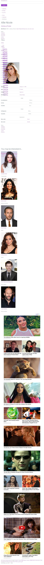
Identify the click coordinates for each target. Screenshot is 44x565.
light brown (4, 75)
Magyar (25, 560)
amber (3, 56)
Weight (20, 28)
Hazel (28, 119)
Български (3, 560)
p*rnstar (8, 26)
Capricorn (21, 92)
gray (3, 72)
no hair (3, 77)
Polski (41, 560)
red (2, 79)
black (3, 60)
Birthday (3, 10)
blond (3, 62)
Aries (3, 45)
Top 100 (3, 12)
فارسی (19, 561)
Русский (10, 561)
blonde (3, 64)
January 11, (22, 86)
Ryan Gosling (3, 227)
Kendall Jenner (4, 173)
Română (7, 561)
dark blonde (4, 68)
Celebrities (4, 8)
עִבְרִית (16, 561)
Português (3, 561)
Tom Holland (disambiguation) (7, 281)
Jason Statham (4, 308)
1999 (25, 86)
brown (3, 66)
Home (3, 15)
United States (22, 94)
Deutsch (10, 560)
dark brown (4, 70)
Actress (3, 26)
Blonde (28, 121)
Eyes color (28, 28)
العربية (21, 561)
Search (4, 5)
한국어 (34, 560)
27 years (21, 89)
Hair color (32, 28)
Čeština (7, 560)
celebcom (4, 0)
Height (17, 28)
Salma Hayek (3, 200)
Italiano (28, 560)
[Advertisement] (22, 140)
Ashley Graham (4, 254)
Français (19, 560)
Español (16, 560)
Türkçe (13, 561)
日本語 (31, 560)
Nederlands (37, 560)
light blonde (4, 74)
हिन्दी (22, 560)
